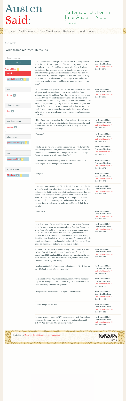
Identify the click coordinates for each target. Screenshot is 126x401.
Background (69, 30)
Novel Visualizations (50, 30)
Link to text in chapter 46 (103, 309)
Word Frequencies (27, 30)
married (10, 126)
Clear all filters (12, 68)
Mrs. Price (11, 175)
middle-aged (12, 158)
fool (8, 111)
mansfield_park (13, 79)
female (9, 95)
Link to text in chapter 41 (103, 283)
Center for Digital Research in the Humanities (42, 335)
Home (12, 30)
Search (82, 30)
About (92, 30)
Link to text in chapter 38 (103, 66)
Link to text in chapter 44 (103, 296)
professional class (14, 142)
